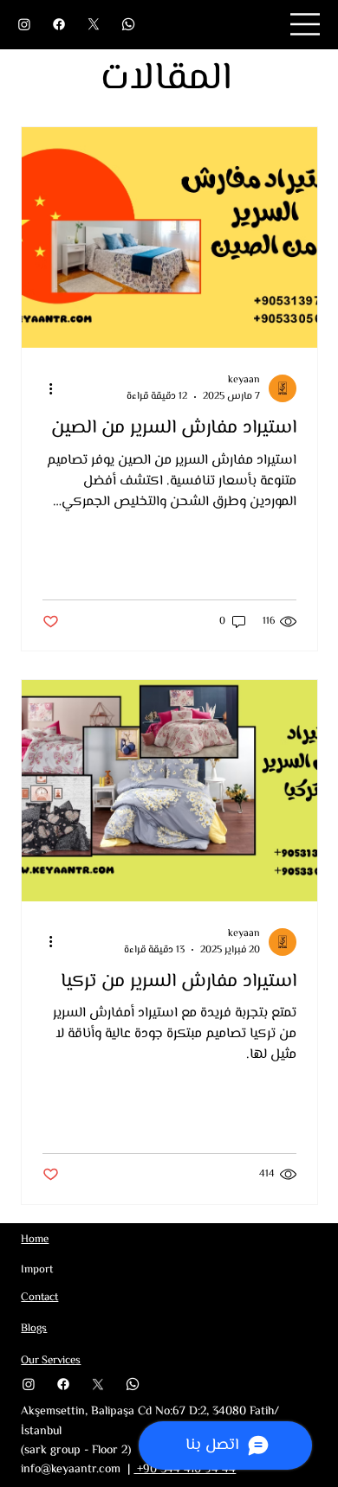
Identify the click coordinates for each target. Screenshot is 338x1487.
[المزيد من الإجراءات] (45, 388)
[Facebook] (59, 24)
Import (37, 1270)
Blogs (34, 1328)
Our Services (51, 1360)
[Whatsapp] (128, 24)
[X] (93, 24)
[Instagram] (24, 24)
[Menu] (306, 24)
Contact (39, 1297)
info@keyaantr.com (70, 1469)
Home (35, 1239)
